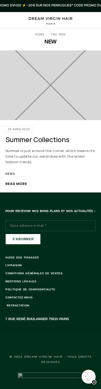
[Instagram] (58, 342)
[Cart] (86, 20)
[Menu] (9, 20)
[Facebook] (43, 342)
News (10, 174)
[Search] (93, 20)
